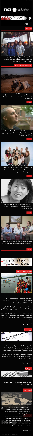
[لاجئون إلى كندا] (16, 14)
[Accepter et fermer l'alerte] (1, 420)
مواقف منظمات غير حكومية (21, 65)
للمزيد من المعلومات (26, 324)
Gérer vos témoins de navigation (21, 426)
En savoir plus (27, 430)
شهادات (29, 65)
